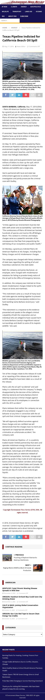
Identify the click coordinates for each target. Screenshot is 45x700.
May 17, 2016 (9, 46)
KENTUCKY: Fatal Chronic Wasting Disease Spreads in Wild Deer (19, 589)
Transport (16, 12)
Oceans (39, 12)
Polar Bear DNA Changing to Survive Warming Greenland (22, 681)
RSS (3, 16)
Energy (24, 7)
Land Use (28, 12)
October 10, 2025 (9, 618)
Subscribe (24, 16)
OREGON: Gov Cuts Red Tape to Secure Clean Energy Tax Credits (20, 614)
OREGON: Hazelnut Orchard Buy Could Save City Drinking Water (22, 598)
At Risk (4, 7)
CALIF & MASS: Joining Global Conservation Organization (20, 606)
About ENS (12, 16)
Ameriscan (10, 582)
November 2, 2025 (9, 593)
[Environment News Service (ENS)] (22, 3)
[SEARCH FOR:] (10, 20)
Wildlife (5, 12)
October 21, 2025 (9, 610)
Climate (14, 7)
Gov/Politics (35, 7)
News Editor (21, 46)
